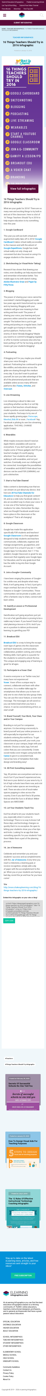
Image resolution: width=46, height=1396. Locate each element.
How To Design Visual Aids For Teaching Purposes (23, 1142)
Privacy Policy (8, 1373)
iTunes (19, 386)
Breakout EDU (10, 642)
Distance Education (12, 1325)
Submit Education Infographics (13, 2)
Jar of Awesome (18, 860)
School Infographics (12, 1337)
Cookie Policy (8, 1376)
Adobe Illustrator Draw (14, 282)
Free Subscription (23, 1275)
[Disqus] (23, 956)
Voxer (6, 682)
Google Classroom (12, 535)
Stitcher (27, 386)
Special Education (11, 1322)
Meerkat (7, 419)
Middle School (10, 1355)
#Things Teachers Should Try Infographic (19, 1064)
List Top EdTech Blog (9, 5)
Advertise (17, 9)
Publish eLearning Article (35, 2)
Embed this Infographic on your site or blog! (20, 898)
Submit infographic (23, 23)
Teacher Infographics (15, 29)
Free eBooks (6, 9)
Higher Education (11, 1328)
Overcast (8, 389)
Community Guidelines (11, 1367)
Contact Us (7, 1370)
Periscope (32, 416)
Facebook (31, 419)
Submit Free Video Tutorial (29, 5)
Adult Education (10, 1331)
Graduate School (11, 1361)
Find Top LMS (28, 9)
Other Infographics (12, 1346)
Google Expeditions (13, 248)
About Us (6, 1379)
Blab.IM (15, 419)
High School (8, 1358)
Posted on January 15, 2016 (23, 50)
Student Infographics (13, 1343)
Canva (6, 756)
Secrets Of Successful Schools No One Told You (20, 1084)
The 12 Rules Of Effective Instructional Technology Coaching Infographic (20, 1201)
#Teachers (9, 1058)
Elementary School (12, 1352)
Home (4, 29)
